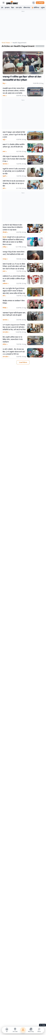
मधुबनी (5, 176)
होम (2, 7)
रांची (4, 188)
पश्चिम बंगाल (26, 7)
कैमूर (4, 83)
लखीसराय (6, 283)
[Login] (23, 1030)
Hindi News (6, 43)
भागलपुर (5, 259)
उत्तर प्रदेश (19, 7)
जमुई (4, 139)
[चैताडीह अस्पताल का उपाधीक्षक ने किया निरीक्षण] (35, 304)
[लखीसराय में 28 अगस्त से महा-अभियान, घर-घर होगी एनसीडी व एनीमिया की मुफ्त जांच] (35, 279)
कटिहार (5, 344)
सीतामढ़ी (5, 232)
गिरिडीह (5, 308)
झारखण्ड (7, 7)
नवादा (5, 95)
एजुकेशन (43, 7)
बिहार (12, 7)
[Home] (12, 2)
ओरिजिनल (36, 7)
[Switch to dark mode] (33, 2)
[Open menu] (3, 3)
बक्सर (5, 151)
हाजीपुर (5, 247)
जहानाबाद (6, 164)
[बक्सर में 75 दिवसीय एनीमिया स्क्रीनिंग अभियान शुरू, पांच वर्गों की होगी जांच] (35, 148)
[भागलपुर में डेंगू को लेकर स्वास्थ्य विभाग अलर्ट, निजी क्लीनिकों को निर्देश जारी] (35, 255)
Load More (23, 362)
